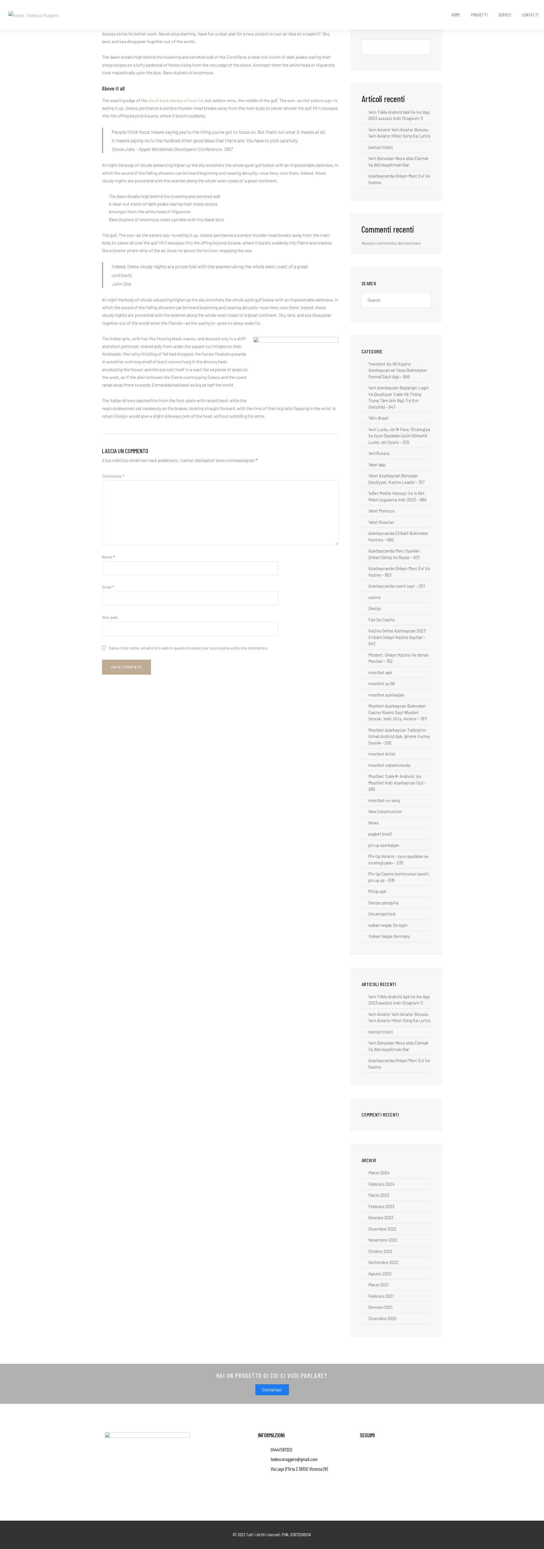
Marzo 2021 (378, 1284)
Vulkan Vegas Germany (389, 936)
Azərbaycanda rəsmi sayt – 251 (396, 585)
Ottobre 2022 (380, 1251)
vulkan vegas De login (387, 925)
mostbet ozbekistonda (389, 765)
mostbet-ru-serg (384, 800)
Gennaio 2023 (380, 1217)
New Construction (385, 811)
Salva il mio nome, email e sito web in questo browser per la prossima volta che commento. (188, 647)
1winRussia (378, 453)
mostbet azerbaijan (386, 694)
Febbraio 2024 (381, 1184)
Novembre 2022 (382, 1239)
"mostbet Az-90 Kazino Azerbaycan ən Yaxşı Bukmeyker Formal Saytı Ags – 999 (397, 370)
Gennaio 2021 (380, 1307)
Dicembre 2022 (382, 1228)
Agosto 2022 (380, 1273)
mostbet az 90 (381, 683)
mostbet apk (380, 672)
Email (108, 586)
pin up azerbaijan (383, 845)
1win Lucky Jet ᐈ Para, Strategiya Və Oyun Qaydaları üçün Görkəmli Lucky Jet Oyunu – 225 (399, 436)
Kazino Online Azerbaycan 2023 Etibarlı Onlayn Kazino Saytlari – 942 (397, 637)
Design (374, 608)
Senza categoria (383, 902)
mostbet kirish (382, 753)
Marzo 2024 (379, 1172)
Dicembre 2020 (382, 1318)
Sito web (110, 617)
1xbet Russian (381, 522)
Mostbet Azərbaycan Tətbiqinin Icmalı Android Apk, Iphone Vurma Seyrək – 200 (399, 736)
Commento (113, 476)
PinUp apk (377, 891)
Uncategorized (381, 913)
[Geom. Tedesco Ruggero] (33, 14)
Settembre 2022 (383, 1262)
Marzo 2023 (378, 1195)
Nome (108, 556)
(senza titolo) (380, 147)
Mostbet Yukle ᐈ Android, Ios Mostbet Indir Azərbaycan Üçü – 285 (397, 783)
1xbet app (377, 464)
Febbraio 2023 (381, 1206)
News (373, 822)
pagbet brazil (380, 833)
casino (374, 597)
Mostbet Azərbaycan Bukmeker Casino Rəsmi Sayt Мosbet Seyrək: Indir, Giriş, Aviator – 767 (397, 712)
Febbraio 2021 (381, 1296)
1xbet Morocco (381, 510)
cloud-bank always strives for (175, 100)
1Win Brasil (378, 418)
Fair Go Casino (381, 619)
